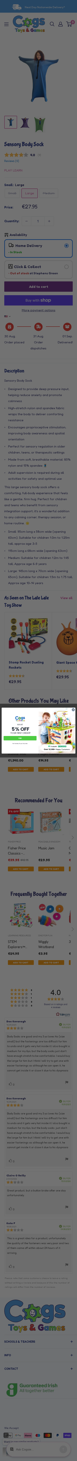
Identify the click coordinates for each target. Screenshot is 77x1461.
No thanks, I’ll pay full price (20, 743)
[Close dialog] (73, 709)
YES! (20, 738)
